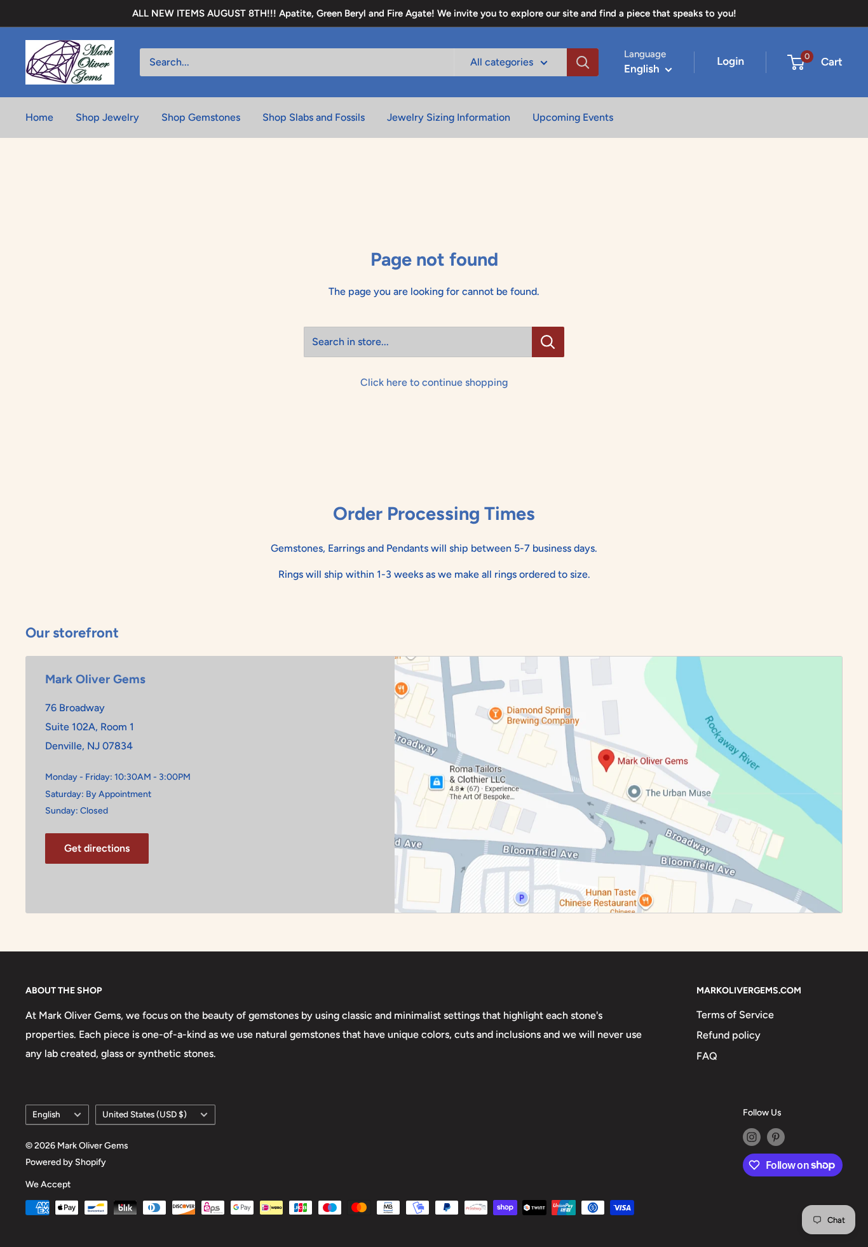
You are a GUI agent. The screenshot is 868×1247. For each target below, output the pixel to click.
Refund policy (728, 1035)
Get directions (97, 848)
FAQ (706, 1056)
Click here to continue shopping (434, 382)
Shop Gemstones (200, 117)
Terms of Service (735, 1015)
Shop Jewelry (107, 117)
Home (39, 117)
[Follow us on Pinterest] (776, 1137)
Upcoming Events (572, 117)
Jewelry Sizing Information (448, 117)
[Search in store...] (548, 342)
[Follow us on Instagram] (752, 1137)
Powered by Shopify (65, 1162)
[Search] (583, 62)
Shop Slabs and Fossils (313, 117)
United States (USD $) (144, 1114)
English (46, 1114)
